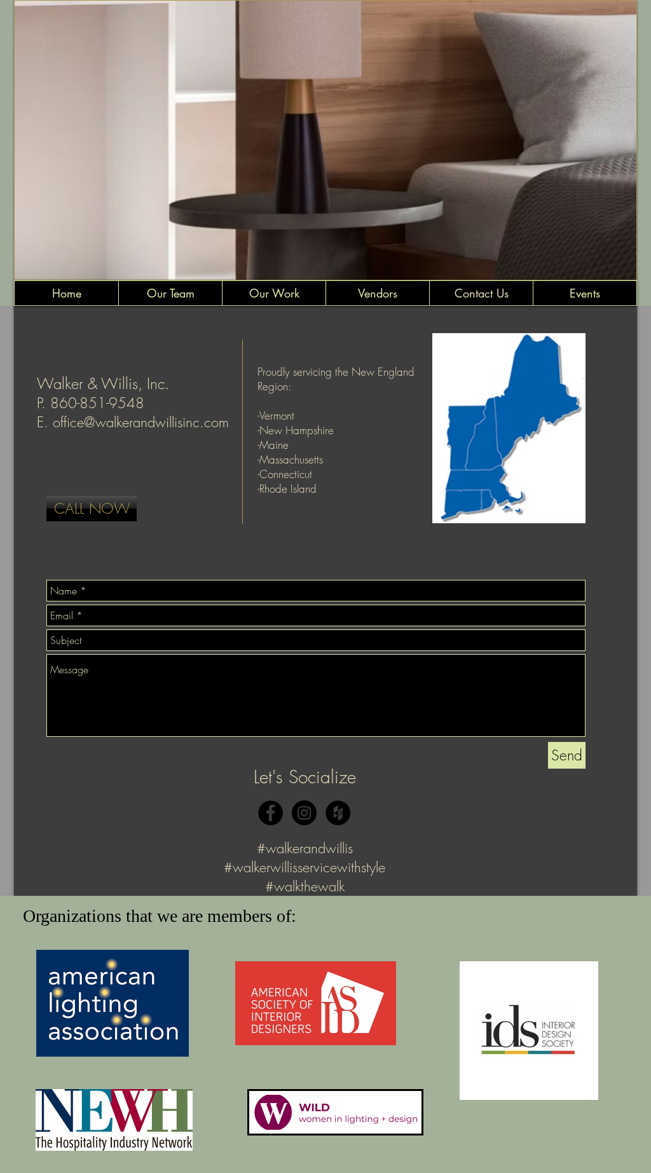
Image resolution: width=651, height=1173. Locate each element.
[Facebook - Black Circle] (270, 812)
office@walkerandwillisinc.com (141, 422)
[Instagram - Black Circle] (304, 812)
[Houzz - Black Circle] (338, 812)
